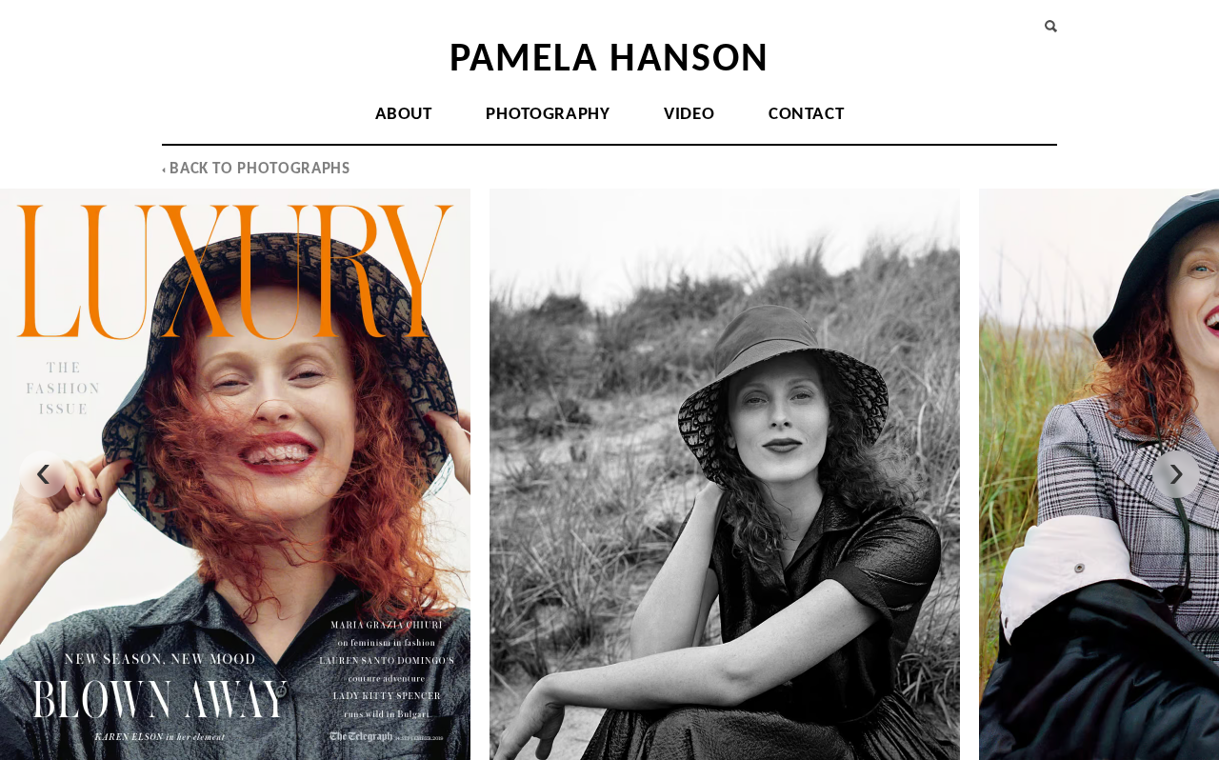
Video (689, 115)
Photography (548, 115)
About (403, 115)
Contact (806, 115)
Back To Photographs (258, 169)
